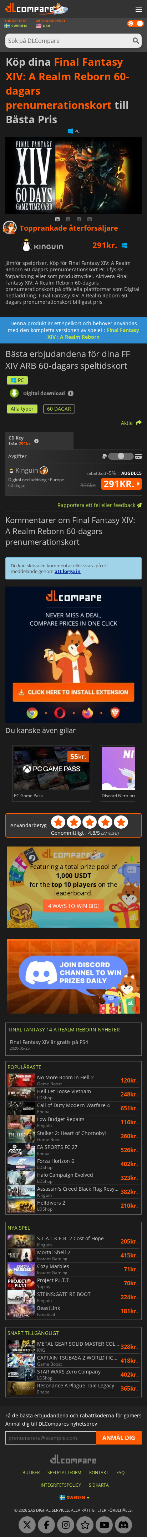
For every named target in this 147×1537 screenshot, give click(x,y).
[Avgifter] (121, 456)
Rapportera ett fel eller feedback (97, 505)
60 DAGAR (59, 408)
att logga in (68, 571)
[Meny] (138, 10)
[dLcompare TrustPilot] (83, 1525)
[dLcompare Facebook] (45, 1525)
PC (21, 380)
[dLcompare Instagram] (64, 1525)
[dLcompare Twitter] (25, 1525)
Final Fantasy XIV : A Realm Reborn (93, 333)
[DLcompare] (73, 1459)
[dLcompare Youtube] (102, 1525)
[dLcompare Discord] (122, 1525)
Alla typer (22, 408)
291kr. (120, 484)
